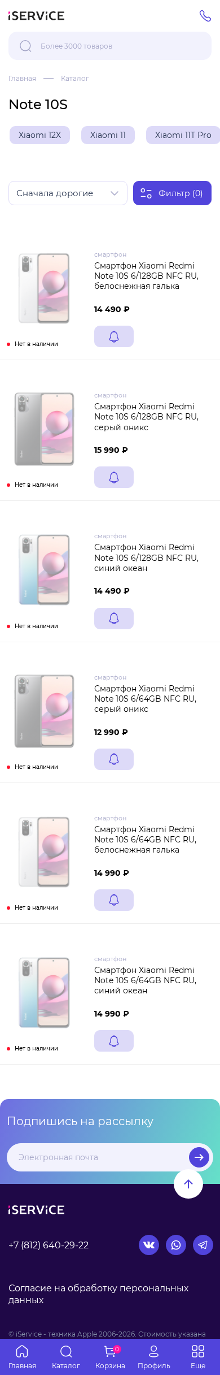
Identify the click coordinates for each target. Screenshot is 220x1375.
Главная (22, 78)
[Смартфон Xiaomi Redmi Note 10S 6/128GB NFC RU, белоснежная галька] (44, 288)
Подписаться (199, 1157)
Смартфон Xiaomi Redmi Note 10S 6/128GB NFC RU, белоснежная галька (146, 276)
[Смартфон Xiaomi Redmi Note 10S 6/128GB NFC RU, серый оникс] (44, 429)
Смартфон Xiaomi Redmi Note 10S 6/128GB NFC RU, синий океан (146, 557)
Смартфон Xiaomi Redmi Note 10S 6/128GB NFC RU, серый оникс (146, 416)
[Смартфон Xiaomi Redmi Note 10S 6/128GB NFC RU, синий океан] (44, 570)
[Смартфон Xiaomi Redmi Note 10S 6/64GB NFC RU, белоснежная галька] (44, 852)
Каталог (75, 78)
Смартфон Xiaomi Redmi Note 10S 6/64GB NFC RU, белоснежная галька (145, 839)
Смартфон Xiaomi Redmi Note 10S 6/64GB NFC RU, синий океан (145, 980)
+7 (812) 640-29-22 (48, 1245)
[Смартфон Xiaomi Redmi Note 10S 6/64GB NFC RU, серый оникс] (44, 711)
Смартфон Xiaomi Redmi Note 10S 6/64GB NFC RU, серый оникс (145, 699)
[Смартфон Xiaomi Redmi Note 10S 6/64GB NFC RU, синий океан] (44, 992)
